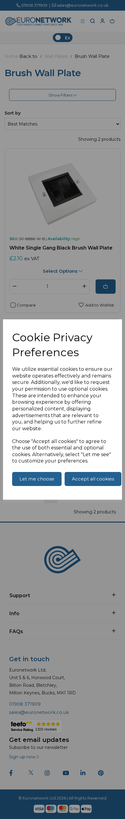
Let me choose (36, 479)
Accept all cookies (93, 479)
